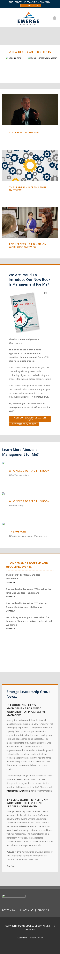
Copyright (22, 937)
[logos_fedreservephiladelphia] (35, 58)
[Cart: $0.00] (57, 16)
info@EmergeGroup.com (18, 790)
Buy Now (10, 582)
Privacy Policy (36, 937)
